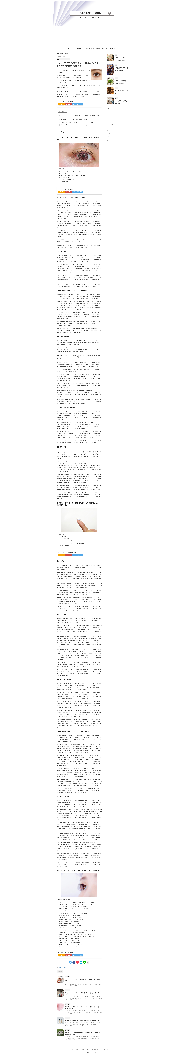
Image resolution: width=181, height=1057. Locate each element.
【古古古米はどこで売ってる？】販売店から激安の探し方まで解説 (121, 101)
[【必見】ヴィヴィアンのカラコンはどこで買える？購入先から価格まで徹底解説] (81, 962)
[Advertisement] (90, 36)
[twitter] (70, 962)
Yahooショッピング (77, 104)
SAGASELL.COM (90, 1052)
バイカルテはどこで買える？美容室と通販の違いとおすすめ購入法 (82, 1021)
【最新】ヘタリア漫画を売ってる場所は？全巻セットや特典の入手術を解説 (121, 69)
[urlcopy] (88, 962)
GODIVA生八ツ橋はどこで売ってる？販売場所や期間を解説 (121, 92)
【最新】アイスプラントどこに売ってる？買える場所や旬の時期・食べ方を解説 (121, 82)
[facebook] (73, 962)
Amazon (61, 104)
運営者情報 (79, 48)
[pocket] (77, 962)
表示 (65, 132)
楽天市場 (68, 104)
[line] (84, 962)
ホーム (68, 48)
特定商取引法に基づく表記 (101, 48)
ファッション (66, 967)
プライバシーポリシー (90, 48)
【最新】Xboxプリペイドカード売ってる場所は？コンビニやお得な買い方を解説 (121, 59)
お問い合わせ (113, 48)
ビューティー (60, 967)
